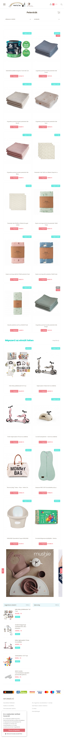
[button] (14, 734)
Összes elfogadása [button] (14, 730)
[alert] (14, 723)
